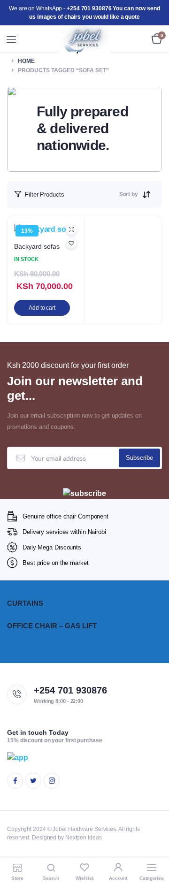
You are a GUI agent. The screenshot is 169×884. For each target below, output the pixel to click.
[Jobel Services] (85, 39)
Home (26, 61)
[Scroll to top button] (154, 846)
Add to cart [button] (42, 308)
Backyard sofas (37, 246)
